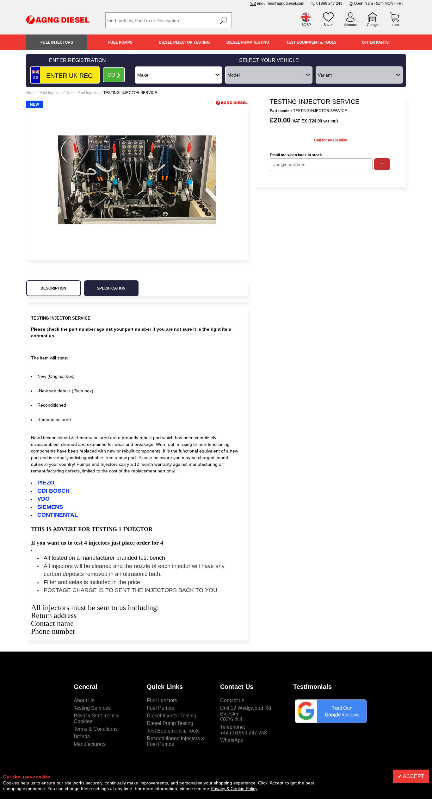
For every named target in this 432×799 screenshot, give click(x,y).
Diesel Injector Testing (184, 42)
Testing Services (92, 708)
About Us (84, 700)
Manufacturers (90, 744)
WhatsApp (232, 740)
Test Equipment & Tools (311, 42)
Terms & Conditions (96, 729)
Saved (328, 25)
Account (350, 25)
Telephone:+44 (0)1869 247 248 (243, 729)
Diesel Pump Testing (247, 42)
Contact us (232, 700)
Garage (373, 25)
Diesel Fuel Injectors (83, 93)
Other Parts (375, 42)
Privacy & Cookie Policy (234, 788)
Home (31, 93)
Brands (82, 736)
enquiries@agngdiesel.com (280, 3)
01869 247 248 (329, 3)
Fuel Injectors (56, 42)
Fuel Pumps (120, 42)
